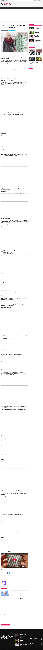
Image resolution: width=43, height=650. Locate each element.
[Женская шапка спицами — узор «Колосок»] (14, 602)
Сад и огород (31, 634)
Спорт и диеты (31, 639)
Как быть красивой (38, 52)
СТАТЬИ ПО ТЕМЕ (3, 588)
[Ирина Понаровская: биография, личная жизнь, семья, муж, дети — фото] (31, 32)
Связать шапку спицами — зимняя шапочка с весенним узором (4, 607)
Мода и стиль (31, 52)
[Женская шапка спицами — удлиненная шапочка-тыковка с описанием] (23, 593)
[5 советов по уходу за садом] (39, 59)
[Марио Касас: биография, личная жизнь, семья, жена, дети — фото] (31, 40)
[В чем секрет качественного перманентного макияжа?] (39, 51)
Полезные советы (31, 643)
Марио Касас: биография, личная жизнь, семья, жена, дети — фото (37, 40)
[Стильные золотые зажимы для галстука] (32, 59)
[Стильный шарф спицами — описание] (23, 602)
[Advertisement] (21, 15)
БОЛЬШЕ (8, 588)
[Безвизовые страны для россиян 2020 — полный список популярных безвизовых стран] (31, 28)
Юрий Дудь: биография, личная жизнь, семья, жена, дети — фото (22, 577)
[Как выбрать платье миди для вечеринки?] (32, 51)
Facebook (39, 0)
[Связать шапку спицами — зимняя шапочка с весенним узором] (5, 602)
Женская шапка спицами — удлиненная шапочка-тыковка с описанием (23, 598)
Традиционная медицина (32, 644)
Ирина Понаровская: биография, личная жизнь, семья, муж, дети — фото (37, 32)
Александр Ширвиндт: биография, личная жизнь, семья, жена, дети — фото (7, 577)
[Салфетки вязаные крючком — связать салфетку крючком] (14, 593)
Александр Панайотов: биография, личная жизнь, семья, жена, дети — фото (37, 36)
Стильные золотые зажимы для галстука (32, 62)
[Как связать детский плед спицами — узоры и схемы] (5, 593)
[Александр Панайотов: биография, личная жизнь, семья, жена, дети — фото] (31, 36)
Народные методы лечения (33, 638)
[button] (41, 8)
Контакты (36, 0)
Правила (34, 0)
